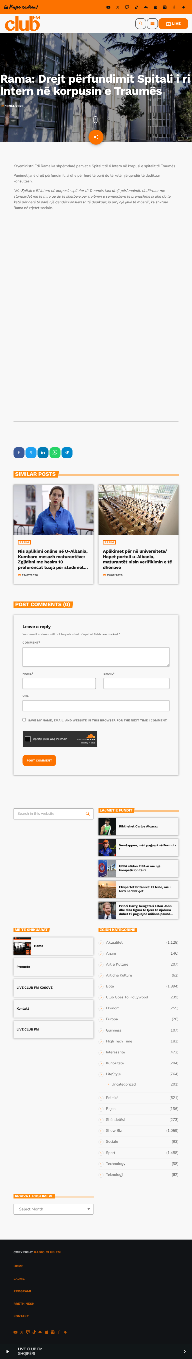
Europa (112, 1019)
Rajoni (111, 1108)
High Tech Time (119, 1041)
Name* (28, 673)
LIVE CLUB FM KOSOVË (34, 988)
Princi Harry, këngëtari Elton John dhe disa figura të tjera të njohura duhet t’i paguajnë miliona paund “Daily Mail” (145, 912)
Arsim (24, 542)
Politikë (112, 1097)
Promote (23, 967)
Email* (109, 673)
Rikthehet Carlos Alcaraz (138, 826)
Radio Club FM (47, 1252)
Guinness (114, 1030)
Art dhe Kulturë (119, 975)
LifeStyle (113, 1074)
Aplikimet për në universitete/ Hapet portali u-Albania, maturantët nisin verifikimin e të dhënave (137, 559)
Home (38, 946)
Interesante (115, 1052)
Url (25, 696)
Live (173, 23)
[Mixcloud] (146, 8)
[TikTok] (136, 8)
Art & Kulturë (117, 964)
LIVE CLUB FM (27, 1030)
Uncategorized (124, 1084)
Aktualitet (114, 942)
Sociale (112, 1141)
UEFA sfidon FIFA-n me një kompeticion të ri (139, 868)
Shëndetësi (115, 1119)
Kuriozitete (115, 1063)
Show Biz (114, 1130)
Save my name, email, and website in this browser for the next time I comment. (98, 720)
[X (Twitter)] (118, 8)
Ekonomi (113, 1008)
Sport (110, 1152)
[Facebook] (174, 8)
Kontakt (22, 1009)
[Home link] (23, 23)
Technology (115, 1163)
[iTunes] (155, 8)
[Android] (183, 8)
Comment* (31, 642)
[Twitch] (127, 8)
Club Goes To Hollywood (127, 997)
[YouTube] (108, 8)
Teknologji (114, 1174)
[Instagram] (164, 8)
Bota (110, 986)
